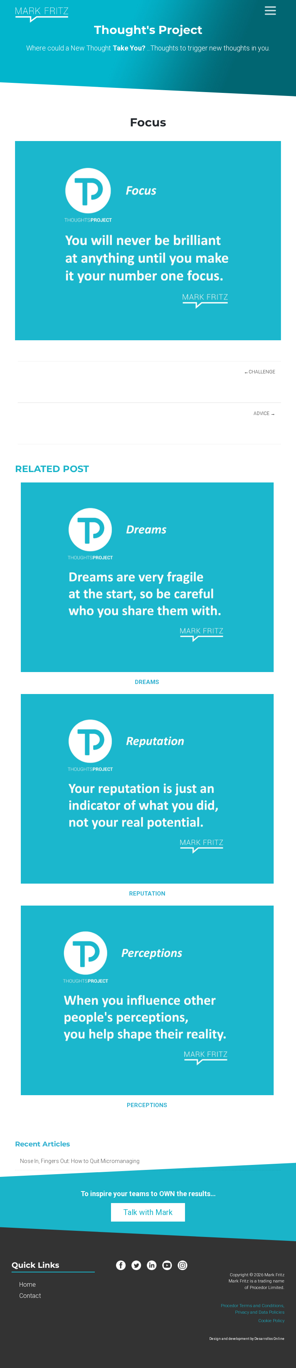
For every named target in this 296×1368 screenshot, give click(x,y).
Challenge (262, 372)
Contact (30, 1295)
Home (27, 1284)
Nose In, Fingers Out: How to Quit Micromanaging (80, 1161)
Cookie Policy (271, 1320)
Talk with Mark (148, 1212)
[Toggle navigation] (270, 9)
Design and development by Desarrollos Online (246, 1339)
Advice (261, 413)
